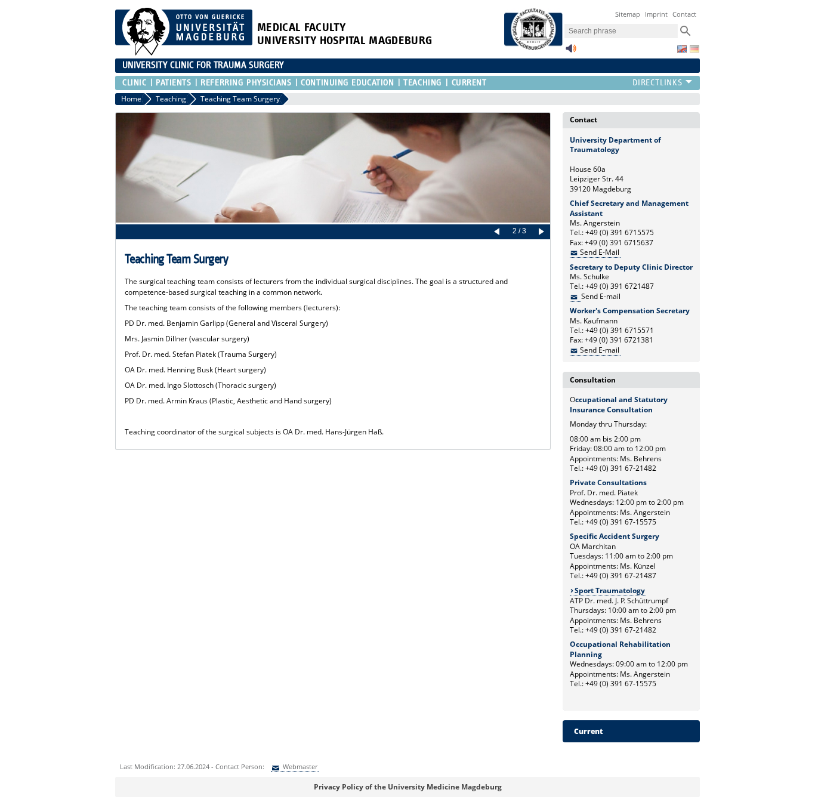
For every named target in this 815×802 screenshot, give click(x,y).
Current (469, 82)
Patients (173, 82)
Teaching (422, 82)
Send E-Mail (599, 252)
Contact (684, 14)
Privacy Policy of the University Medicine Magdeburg (408, 787)
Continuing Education (347, 82)
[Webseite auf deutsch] (694, 49)
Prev (499, 232)
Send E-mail (599, 350)
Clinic (134, 82)
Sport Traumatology (610, 590)
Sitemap (627, 14)
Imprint (656, 14)
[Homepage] (183, 53)
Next (539, 232)
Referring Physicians (245, 82)
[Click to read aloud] (571, 52)
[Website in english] (682, 49)
